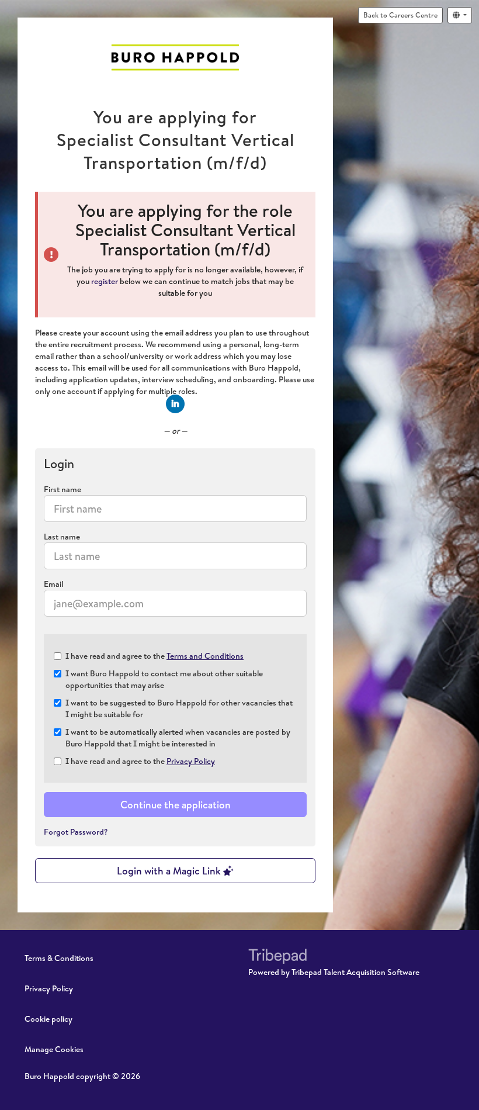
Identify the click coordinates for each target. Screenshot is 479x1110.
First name (62, 489)
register (104, 281)
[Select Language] (459, 15)
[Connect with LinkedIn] (175, 404)
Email (53, 584)
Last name (62, 536)
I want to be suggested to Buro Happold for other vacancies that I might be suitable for (179, 708)
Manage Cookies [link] (54, 1049)
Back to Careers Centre (400, 15)
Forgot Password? (76, 832)
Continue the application (175, 804)
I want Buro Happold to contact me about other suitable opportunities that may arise (164, 679)
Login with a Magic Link (170, 870)
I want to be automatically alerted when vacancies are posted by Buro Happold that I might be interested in (177, 737)
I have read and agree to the (154, 656)
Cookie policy (48, 1019)
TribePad (277, 957)
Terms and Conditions (205, 656)
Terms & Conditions (59, 958)
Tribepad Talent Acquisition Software (355, 972)
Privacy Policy (190, 761)
